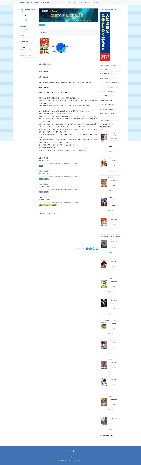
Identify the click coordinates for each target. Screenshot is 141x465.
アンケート (87, 2)
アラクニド (23, 48)
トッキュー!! (23, 30)
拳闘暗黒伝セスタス (25, 42)
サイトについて (78, 2)
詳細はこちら (111, 151)
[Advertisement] (52, 231)
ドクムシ (22, 54)
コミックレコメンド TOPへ (47, 214)
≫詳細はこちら (110, 190)
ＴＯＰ (69, 2)
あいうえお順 (41, 25)
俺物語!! (22, 36)
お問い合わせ (96, 2)
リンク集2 (70, 456)
